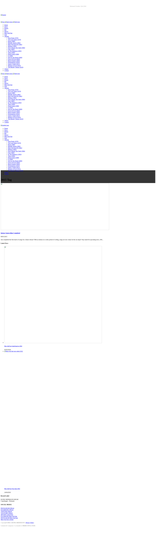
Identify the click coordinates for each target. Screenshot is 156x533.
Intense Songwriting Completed (10, 233)
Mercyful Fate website (7, 519)
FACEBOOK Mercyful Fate (9, 516)
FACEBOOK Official (7, 510)
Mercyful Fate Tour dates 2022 (12, 488)
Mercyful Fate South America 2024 (13, 346)
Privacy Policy (30, 522)
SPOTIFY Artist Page (7, 514)
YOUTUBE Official (7, 513)
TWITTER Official (6, 511)
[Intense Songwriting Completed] (55, 229)
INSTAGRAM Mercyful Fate (9, 518)
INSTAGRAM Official (7, 508)
